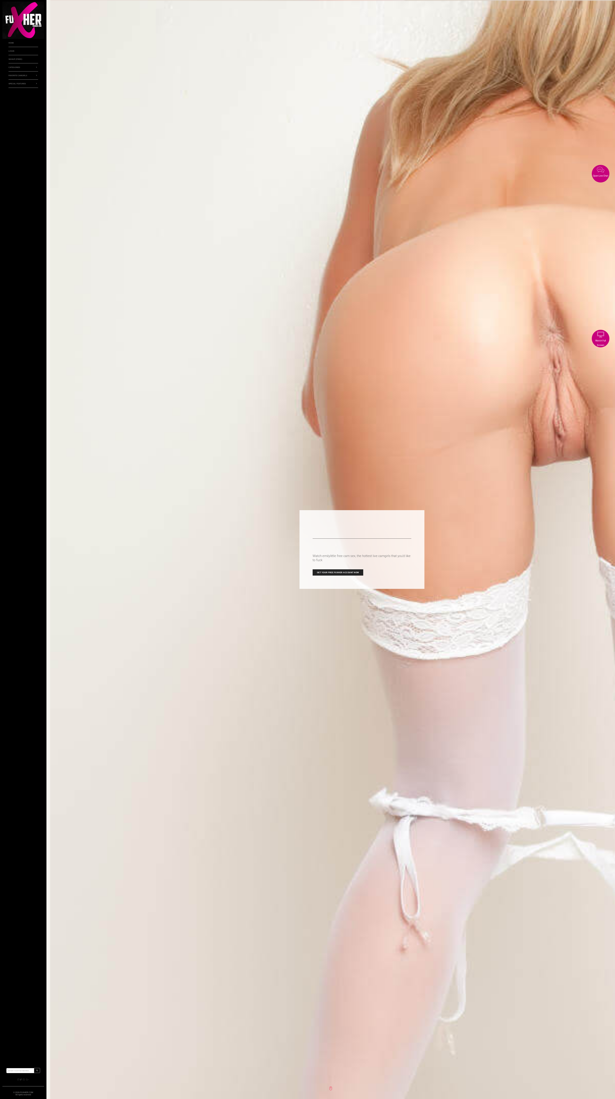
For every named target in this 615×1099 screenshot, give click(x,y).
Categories (14, 67)
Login (11, 51)
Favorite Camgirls (17, 75)
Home (11, 43)
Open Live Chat (600, 175)
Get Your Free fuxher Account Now (338, 572)
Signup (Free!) (15, 59)
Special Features (17, 84)
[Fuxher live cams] (23, 20)
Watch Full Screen (600, 342)
